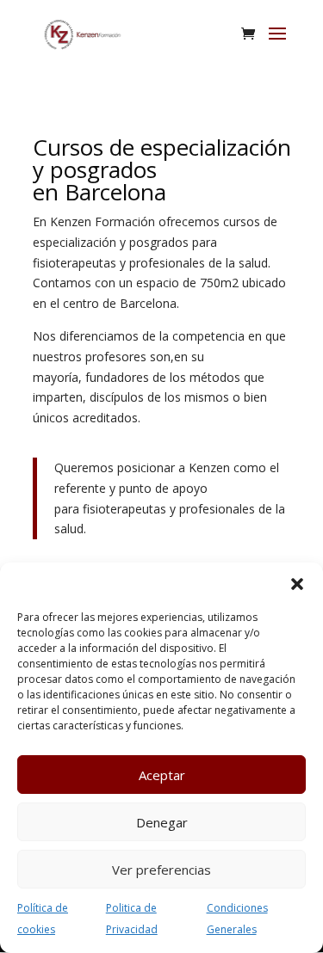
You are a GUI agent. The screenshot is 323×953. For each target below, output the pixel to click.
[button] (297, 584)
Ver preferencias (161, 869)
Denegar (162, 822)
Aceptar (162, 775)
